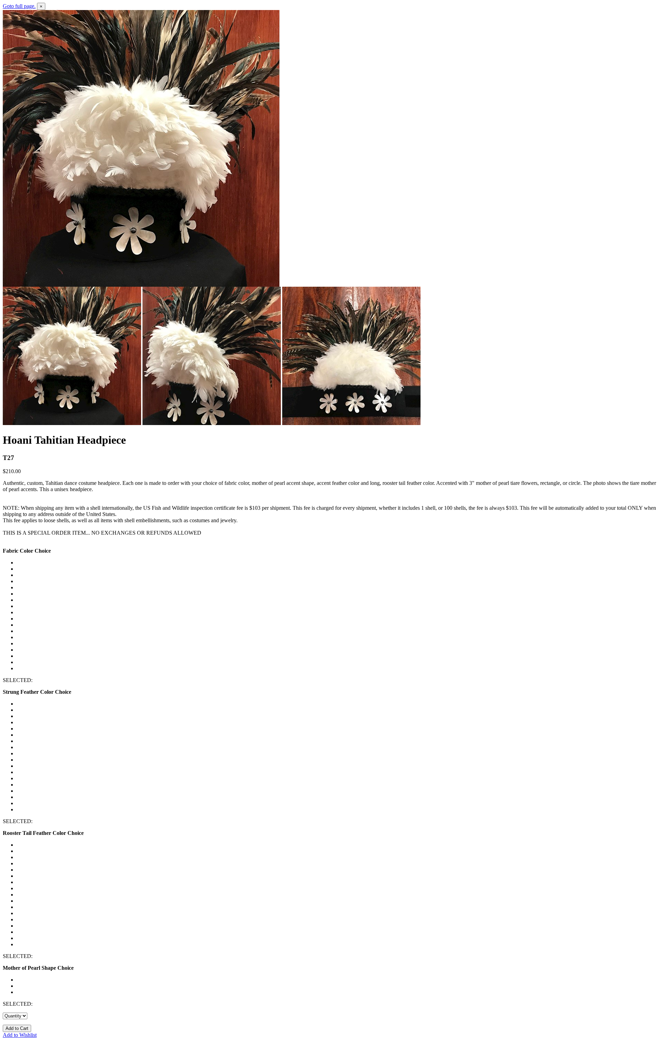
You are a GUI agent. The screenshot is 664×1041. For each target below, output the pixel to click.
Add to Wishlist (20, 1035)
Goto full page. (19, 6)
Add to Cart (17, 1028)
